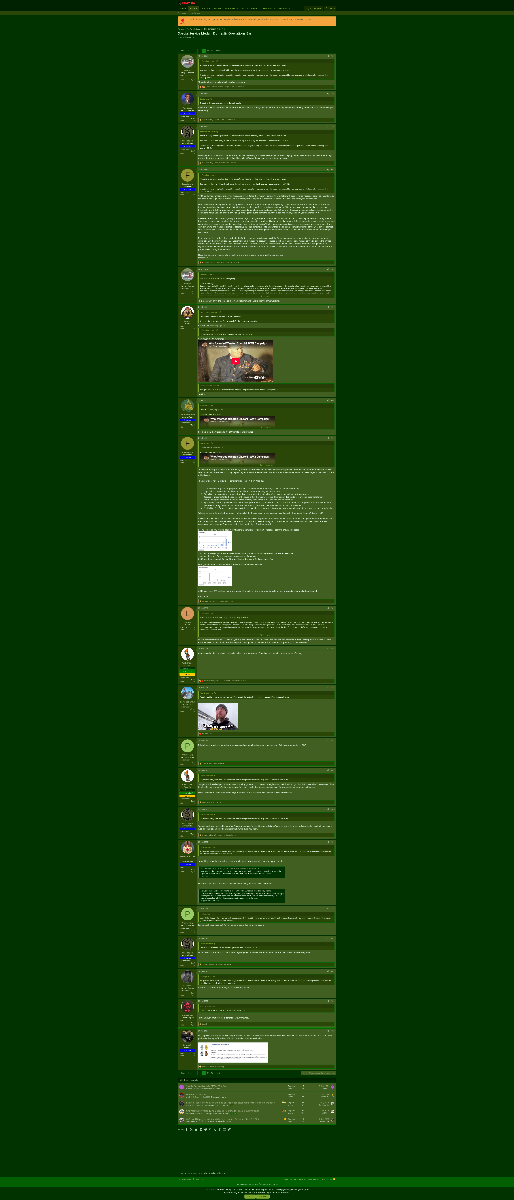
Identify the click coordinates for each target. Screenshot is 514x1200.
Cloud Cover (324, 1121)
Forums (193, 8)
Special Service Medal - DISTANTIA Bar (206, 1086)
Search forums (194, 13)
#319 (333, 1001)
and (213, 763)
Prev (183, 50)
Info (243, 8)
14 (195, 50)
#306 (333, 307)
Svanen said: (205, 405)
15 (200, 50)
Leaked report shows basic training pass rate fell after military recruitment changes (230, 1102)
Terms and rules (300, 1179)
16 (204, 50)
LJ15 (182, 37)
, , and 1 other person (225, 681)
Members (282, 8)
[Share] (328, 56)
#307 (333, 400)
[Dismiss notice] (333, 19)
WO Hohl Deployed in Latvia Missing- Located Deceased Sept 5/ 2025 (222, 1119)
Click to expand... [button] (266, 296)
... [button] (191, 50)
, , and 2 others (225, 87)
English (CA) (199, 1179)
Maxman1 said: (206, 1006)
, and (218, 120)
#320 (333, 1031)
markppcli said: (206, 847)
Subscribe (205, 8)
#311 (333, 687)
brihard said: (205, 613)
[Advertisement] (209, 44)
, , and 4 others (222, 262)
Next (218, 50)
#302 (333, 93)
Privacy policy (313, 1179)
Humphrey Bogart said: (209, 312)
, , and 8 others (219, 163)
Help (323, 1179)
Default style (185, 1179)
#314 (333, 809)
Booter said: (204, 99)
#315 (333, 842)
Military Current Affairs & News (216, 1105)
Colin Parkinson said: (208, 385)
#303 (333, 126)
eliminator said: (206, 274)
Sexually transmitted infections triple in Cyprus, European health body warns (236, 890)
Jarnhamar (190, 1105)
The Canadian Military (212, 1089)
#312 (333, 740)
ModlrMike (325, 1096)
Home (183, 8)
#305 (333, 269)
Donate (217, 8)
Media (254, 8)
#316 (333, 908)
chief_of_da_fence (192, 1097)
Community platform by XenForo (257, 1184)
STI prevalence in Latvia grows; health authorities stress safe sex (230, 868)
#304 (333, 170)
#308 (333, 438)
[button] (237, 8)
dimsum (189, 1089)
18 (212, 50)
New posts (182, 13)
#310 (333, 649)
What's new (230, 8)
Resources (267, 8)
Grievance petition (196, 1094)
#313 (333, 770)
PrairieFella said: (206, 775)
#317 (333, 938)
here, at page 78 (217, 325)
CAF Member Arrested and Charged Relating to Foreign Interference (222, 1110)
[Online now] (187, 105)
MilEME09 (190, 1113)
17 (208, 50)
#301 (333, 56)
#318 (333, 971)
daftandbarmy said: (208, 61)
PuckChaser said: (206, 693)
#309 (333, 608)
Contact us (287, 1179)
